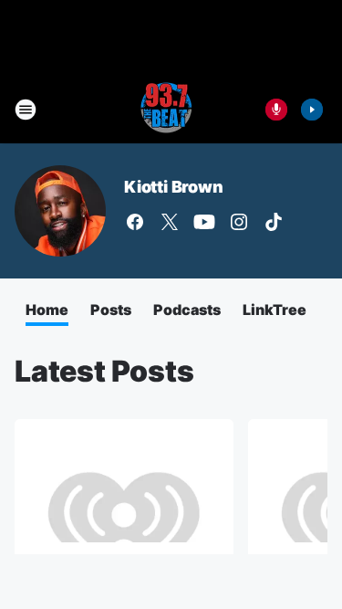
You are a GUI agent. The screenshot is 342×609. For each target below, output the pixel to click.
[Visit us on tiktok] (274, 222)
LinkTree (274, 309)
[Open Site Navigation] (25, 110)
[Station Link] (165, 109)
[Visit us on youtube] (204, 222)
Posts (110, 309)
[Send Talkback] (276, 110)
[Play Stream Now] (312, 110)
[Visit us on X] (170, 222)
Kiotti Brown (173, 186)
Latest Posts (104, 371)
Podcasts (187, 309)
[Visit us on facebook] (135, 222)
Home (47, 309)
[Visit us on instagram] (239, 222)
